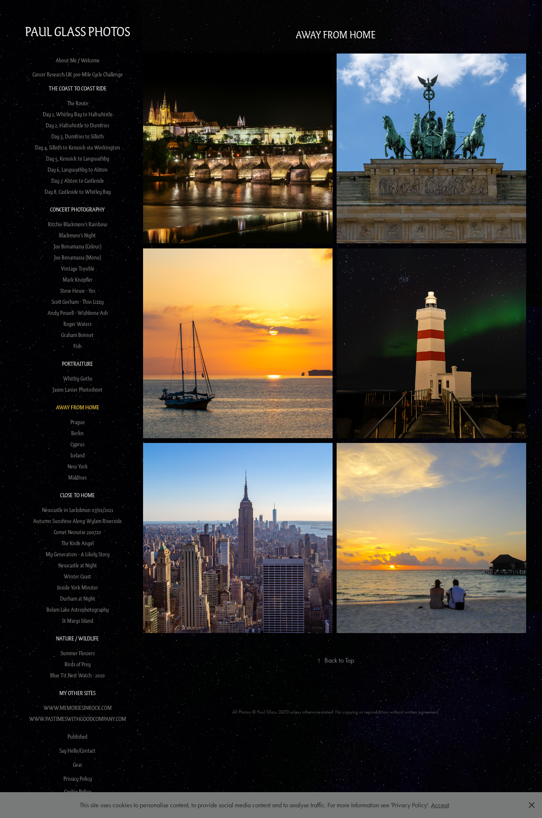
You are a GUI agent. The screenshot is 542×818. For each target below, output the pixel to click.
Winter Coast (77, 576)
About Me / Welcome (78, 60)
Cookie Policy (77, 791)
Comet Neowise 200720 (77, 532)
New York (77, 466)
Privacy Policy (77, 778)
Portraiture (77, 363)
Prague (77, 422)
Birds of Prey (78, 664)
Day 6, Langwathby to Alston (78, 169)
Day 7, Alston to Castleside (77, 180)
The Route (77, 103)
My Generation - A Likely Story (78, 554)
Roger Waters (77, 323)
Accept (440, 805)
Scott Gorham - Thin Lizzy (78, 301)
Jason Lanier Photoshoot (77, 389)
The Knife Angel (77, 543)
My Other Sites (77, 693)
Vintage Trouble (77, 268)
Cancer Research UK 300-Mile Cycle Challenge (77, 74)
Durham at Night (77, 598)
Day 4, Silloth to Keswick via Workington (77, 147)
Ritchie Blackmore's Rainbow (77, 224)
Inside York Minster (77, 587)
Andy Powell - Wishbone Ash (78, 312)
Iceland (77, 455)
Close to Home (77, 495)
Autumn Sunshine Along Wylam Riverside (77, 521)
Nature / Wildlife (77, 638)
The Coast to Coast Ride (78, 88)
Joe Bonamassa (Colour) (77, 246)
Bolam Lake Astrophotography (77, 609)
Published (77, 736)
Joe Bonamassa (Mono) (77, 257)
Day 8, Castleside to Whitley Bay (78, 191)
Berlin (77, 433)
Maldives (77, 477)
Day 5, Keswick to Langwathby (77, 158)
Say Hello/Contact (77, 750)
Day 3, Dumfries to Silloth (77, 136)
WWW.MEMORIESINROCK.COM (78, 707)
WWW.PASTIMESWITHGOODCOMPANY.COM (77, 718)
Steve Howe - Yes (77, 290)
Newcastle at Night (77, 565)
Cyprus (77, 444)
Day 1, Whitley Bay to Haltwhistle (77, 114)
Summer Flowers (77, 653)
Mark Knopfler (78, 279)
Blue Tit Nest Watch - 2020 (77, 675)
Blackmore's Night (77, 235)
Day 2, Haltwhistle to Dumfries (77, 125)
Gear (77, 764)
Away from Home (77, 407)
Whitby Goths (77, 378)
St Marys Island (77, 620)
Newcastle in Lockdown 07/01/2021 (77, 509)
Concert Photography (77, 209)
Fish (77, 346)
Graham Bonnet (77, 334)
